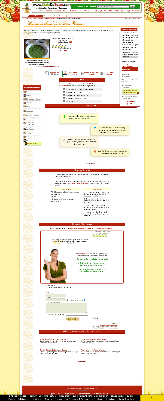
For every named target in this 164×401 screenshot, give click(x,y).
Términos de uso (84, 394)
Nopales (29, 137)
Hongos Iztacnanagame (127, 65)
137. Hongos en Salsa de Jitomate (130, 80)
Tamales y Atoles (32, 115)
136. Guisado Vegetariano (126, 75)
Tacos (28, 92)
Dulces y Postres (32, 119)
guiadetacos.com (83, 253)
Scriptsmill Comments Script (109, 325)
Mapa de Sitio (69, 394)
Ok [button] (152, 398)
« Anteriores (130, 101)
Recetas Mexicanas (35, 16)
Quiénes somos (56, 394)
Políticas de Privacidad (101, 394)
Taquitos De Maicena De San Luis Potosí (53, 339)
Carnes (28, 103)
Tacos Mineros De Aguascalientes (93, 350)
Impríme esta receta (109, 73)
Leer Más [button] (129, 399)
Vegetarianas (32, 143)
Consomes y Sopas (33, 99)
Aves (28, 106)
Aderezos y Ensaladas (30, 123)
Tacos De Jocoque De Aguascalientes (94, 339)
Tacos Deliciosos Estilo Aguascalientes (53, 350)
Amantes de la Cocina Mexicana (55, 16)
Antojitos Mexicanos (30, 129)
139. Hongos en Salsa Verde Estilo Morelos (130, 91)
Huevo (28, 133)
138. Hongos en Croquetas (127, 86)
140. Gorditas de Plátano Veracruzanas (130, 97)
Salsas (28, 95)
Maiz (27, 140)
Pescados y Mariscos (30, 111)
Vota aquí (63, 50)
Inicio (24, 16)
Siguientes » (130, 104)
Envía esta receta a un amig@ (89, 73)
